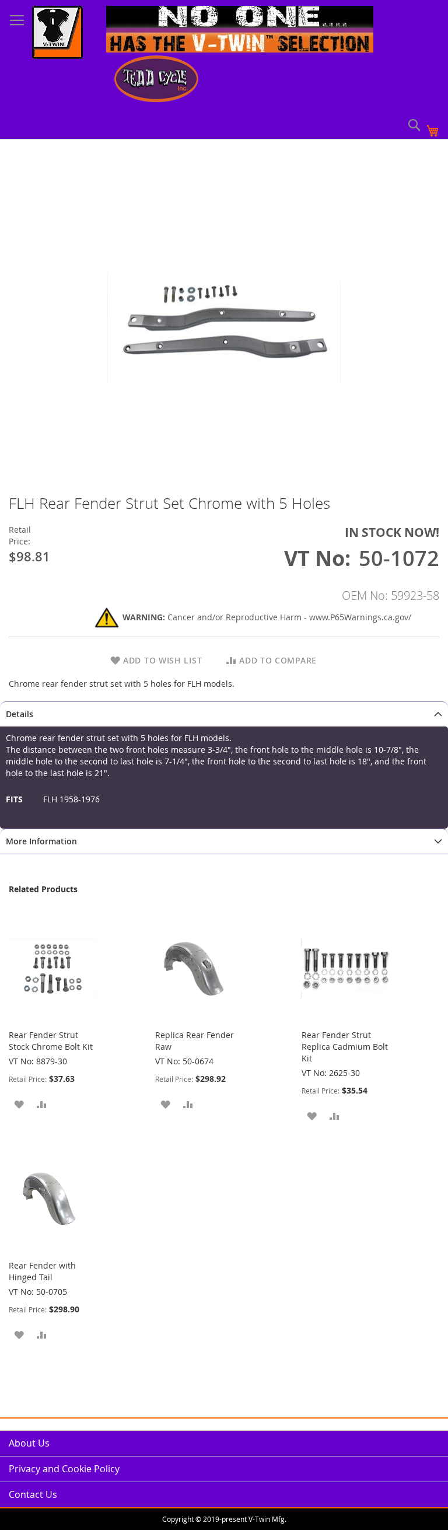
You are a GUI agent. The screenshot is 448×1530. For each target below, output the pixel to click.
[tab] (224, 713)
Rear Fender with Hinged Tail (42, 1271)
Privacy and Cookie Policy (64, 1468)
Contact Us (33, 1494)
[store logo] (57, 34)
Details (19, 713)
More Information (41, 841)
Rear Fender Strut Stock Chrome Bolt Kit (51, 1040)
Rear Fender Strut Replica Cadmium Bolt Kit (345, 1046)
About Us (29, 1443)
